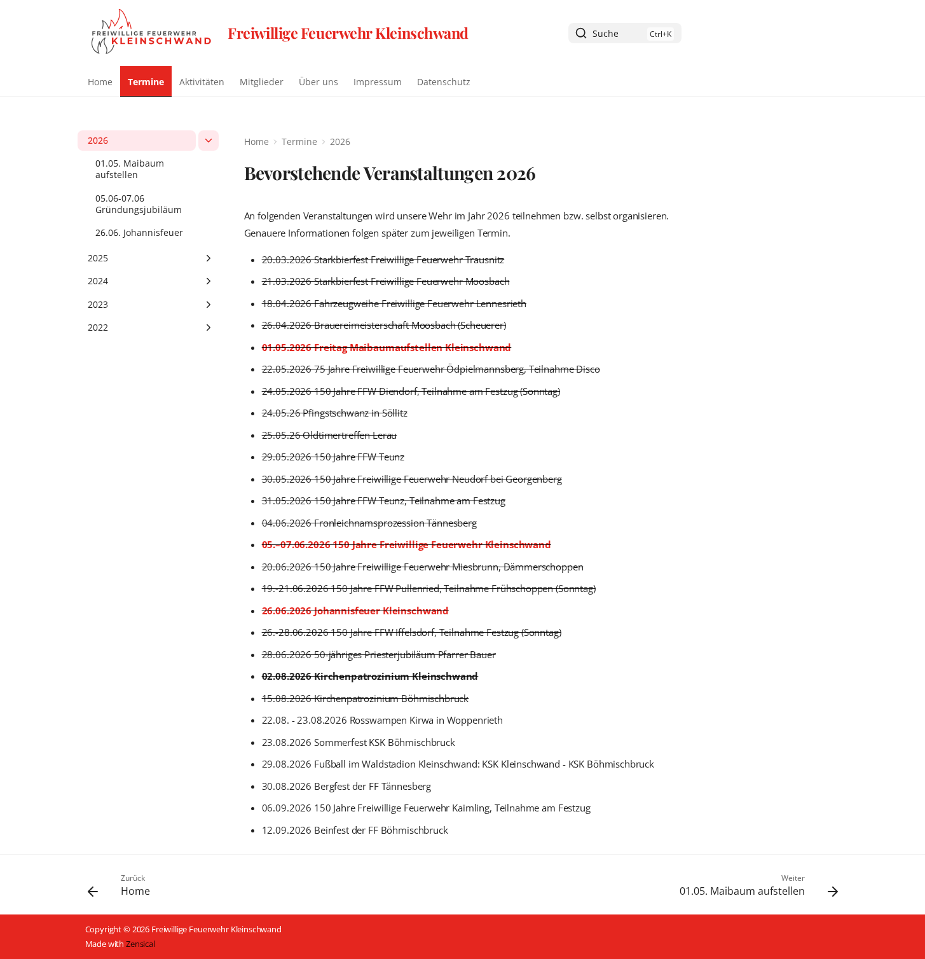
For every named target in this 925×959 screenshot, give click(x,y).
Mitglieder (262, 82)
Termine (146, 82)
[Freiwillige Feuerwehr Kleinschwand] (152, 33)
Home (100, 82)
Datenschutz (443, 82)
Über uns (318, 82)
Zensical (140, 943)
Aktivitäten (201, 82)
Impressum (377, 82)
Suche (606, 33)
